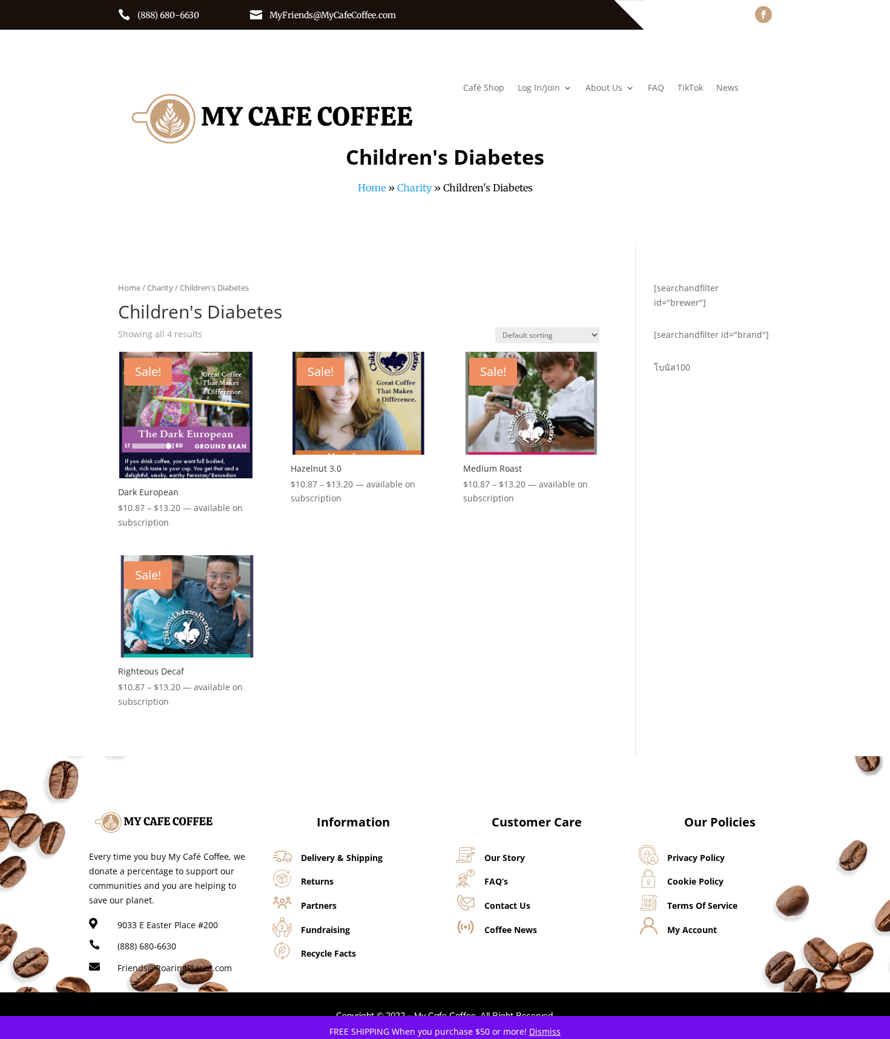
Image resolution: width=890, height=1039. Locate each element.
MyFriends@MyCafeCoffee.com (332, 15)
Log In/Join (539, 88)
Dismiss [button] (545, 1031)
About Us (603, 88)
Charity (414, 188)
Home (372, 188)
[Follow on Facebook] (763, 14)
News (727, 88)
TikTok (690, 88)
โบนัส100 (672, 367)
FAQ (656, 88)
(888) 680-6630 (168, 15)
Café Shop (483, 88)
